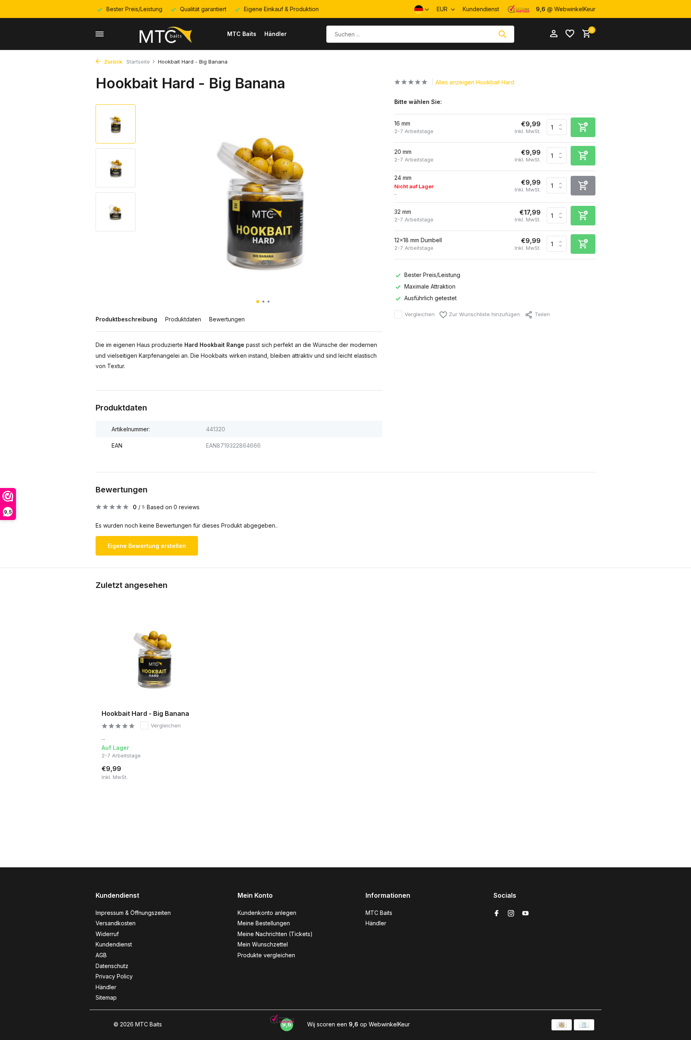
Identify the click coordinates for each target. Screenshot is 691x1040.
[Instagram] (511, 914)
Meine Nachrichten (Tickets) (275, 933)
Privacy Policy (114, 976)
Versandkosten (116, 923)
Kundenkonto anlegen (267, 912)
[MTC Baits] (165, 34)
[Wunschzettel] (569, 34)
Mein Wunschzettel (263, 944)
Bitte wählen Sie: (418, 101)
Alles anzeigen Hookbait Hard (474, 82)
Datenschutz (112, 965)
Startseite (138, 61)
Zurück (112, 61)
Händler (275, 33)
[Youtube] (525, 914)
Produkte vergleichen (266, 955)
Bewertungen (227, 319)
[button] (258, 301)
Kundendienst (481, 9)
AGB (101, 955)
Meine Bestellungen (264, 923)
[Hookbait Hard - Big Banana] (154, 656)
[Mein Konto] (553, 34)
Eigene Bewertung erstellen (147, 545)
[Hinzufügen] (192, 771)
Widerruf (107, 933)
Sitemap (106, 997)
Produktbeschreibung (126, 319)
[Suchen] (502, 34)
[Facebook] (496, 914)
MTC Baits (241, 33)
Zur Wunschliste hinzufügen (483, 314)
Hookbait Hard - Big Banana (145, 713)
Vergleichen (420, 314)
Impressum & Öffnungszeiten (133, 912)
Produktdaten (183, 319)
